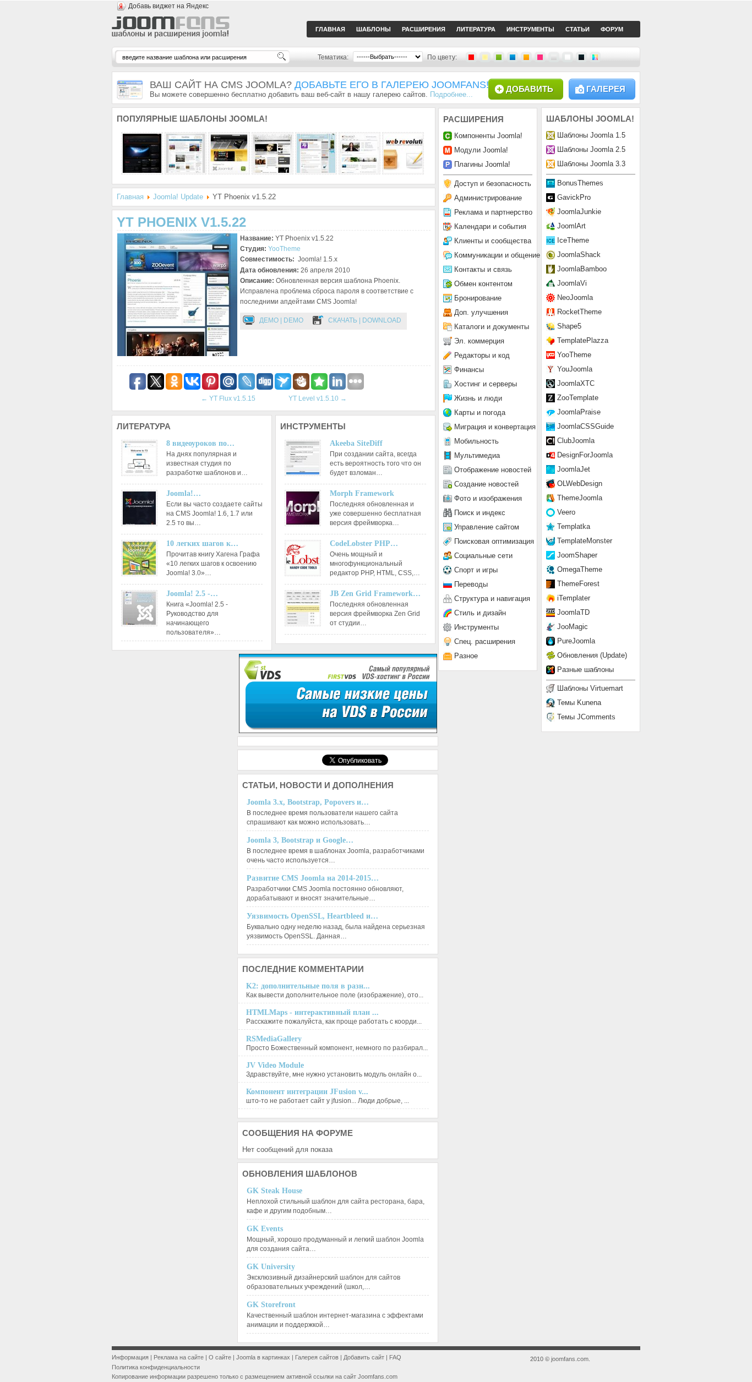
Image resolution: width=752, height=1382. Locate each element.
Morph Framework (362, 493)
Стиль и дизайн (480, 613)
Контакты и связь (483, 269)
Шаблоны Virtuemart (590, 688)
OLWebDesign (579, 483)
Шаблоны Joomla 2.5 (591, 149)
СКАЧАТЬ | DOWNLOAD (364, 320)
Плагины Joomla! (482, 164)
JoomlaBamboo (582, 269)
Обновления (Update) (592, 655)
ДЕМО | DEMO (281, 320)
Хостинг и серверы (485, 384)
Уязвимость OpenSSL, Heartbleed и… (312, 916)
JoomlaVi (572, 283)
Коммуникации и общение (497, 255)
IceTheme (573, 240)
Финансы (469, 369)
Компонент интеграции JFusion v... (307, 1092)
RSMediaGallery (274, 1039)
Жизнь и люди (478, 398)
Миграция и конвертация (495, 427)
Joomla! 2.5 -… (192, 593)
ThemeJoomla (579, 498)
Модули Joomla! (481, 150)
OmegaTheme (579, 569)
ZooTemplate (577, 398)
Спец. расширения (484, 641)
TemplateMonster (584, 541)
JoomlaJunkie (579, 211)
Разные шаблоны (585, 669)
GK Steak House (274, 1191)
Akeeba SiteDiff (356, 443)
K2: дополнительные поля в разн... (308, 986)
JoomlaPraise (579, 412)
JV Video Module (275, 1065)
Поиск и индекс (479, 513)
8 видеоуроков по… (200, 443)
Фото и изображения (488, 498)
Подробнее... (451, 94)
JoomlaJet (573, 469)
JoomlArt (571, 226)
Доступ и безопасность (492, 183)
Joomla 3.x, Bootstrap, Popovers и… (308, 802)
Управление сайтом (486, 527)
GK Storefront (271, 1305)
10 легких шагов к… (202, 543)
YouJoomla (574, 369)
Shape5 (569, 326)
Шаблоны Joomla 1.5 (591, 135)
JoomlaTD (573, 612)
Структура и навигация (492, 598)
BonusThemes (580, 183)
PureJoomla (576, 641)
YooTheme (284, 249)
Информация (130, 1357)
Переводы (471, 584)
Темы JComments (586, 717)
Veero (566, 512)
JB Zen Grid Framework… (375, 593)
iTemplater (573, 598)
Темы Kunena (579, 702)
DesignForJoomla (585, 455)
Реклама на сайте (179, 1357)
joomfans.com (569, 1359)
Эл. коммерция (479, 341)
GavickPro (574, 197)
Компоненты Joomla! (488, 136)
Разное (466, 656)
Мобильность (476, 441)
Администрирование (488, 198)
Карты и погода (479, 412)
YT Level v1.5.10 (317, 398)
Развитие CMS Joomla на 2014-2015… (313, 878)
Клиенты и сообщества (492, 241)
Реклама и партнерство (493, 212)
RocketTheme (579, 312)
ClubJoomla (576, 440)
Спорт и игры (476, 570)
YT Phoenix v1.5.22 (181, 222)
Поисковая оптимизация (494, 541)
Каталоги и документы (491, 327)
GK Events (265, 1229)
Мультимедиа (477, 455)
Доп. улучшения (481, 312)
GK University (271, 1267)
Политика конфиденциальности (156, 1367)
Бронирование (478, 298)
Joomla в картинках (263, 1357)
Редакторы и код (482, 355)
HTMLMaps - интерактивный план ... (312, 1012)
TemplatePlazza (582, 340)
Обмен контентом (483, 284)
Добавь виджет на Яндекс (168, 6)
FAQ (395, 1357)
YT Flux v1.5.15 (228, 398)
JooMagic (572, 626)
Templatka (573, 526)
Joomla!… (183, 493)
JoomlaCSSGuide (585, 426)
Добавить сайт (364, 1357)
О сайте (220, 1357)
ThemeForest (578, 584)
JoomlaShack (579, 254)
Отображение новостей (492, 470)
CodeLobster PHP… (364, 543)
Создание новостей (486, 484)
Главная (130, 197)
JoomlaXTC (576, 383)
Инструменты (476, 627)
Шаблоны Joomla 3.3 (591, 164)
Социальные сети (483, 555)
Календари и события (490, 226)
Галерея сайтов (317, 1357)
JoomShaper (577, 555)
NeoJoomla (575, 297)
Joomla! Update (178, 197)
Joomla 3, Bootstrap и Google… (300, 840)
